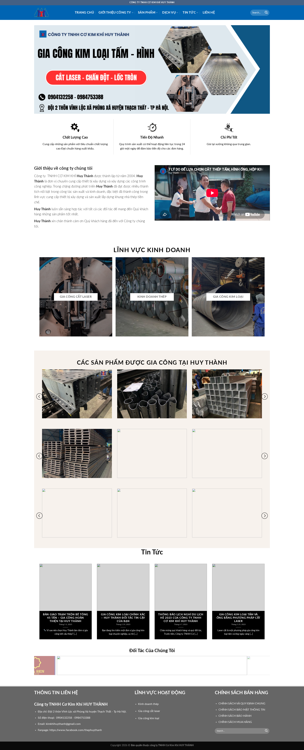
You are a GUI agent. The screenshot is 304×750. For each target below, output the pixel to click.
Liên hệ (209, 12)
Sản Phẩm (146, 12)
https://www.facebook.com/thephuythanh (75, 730)
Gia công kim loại (148, 718)
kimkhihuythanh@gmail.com (63, 724)
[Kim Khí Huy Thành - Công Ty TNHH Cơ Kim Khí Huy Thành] (51, 12)
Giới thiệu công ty (115, 12)
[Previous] (43, 69)
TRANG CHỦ (84, 12)
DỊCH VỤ (169, 12)
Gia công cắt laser (149, 711)
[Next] (261, 69)
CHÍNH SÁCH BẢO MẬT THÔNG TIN (241, 709)
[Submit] (266, 13)
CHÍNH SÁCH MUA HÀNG (235, 722)
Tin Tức (189, 12)
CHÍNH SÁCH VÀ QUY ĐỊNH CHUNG (241, 703)
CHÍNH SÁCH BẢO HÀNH (234, 716)
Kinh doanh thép (148, 704)
